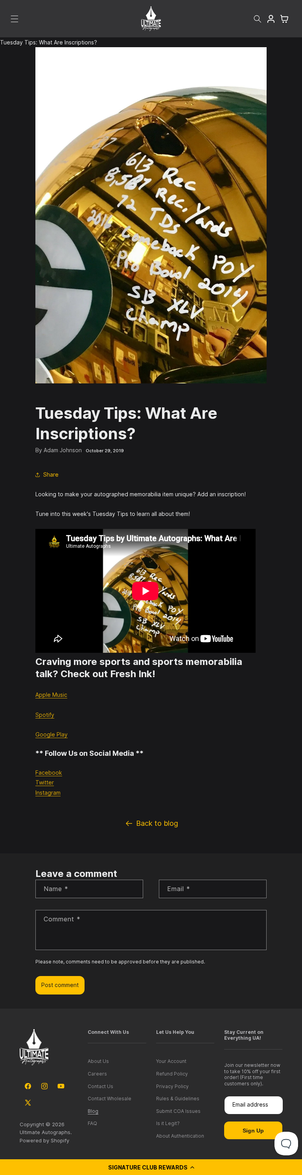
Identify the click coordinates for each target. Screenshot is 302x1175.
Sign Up (253, 1130)
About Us (98, 1061)
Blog (93, 1111)
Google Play (51, 734)
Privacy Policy (172, 1086)
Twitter (44, 782)
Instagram (48, 792)
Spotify (44, 714)
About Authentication (180, 1136)
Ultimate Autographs (45, 1132)
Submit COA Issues (178, 1111)
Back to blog (157, 823)
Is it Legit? (168, 1123)
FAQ (92, 1123)
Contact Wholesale (109, 1098)
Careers (97, 1074)
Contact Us (100, 1086)
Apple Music (51, 694)
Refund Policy (172, 1074)
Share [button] (51, 474)
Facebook (48, 772)
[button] (151, 1167)
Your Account (171, 1061)
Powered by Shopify (44, 1140)
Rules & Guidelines (177, 1098)
